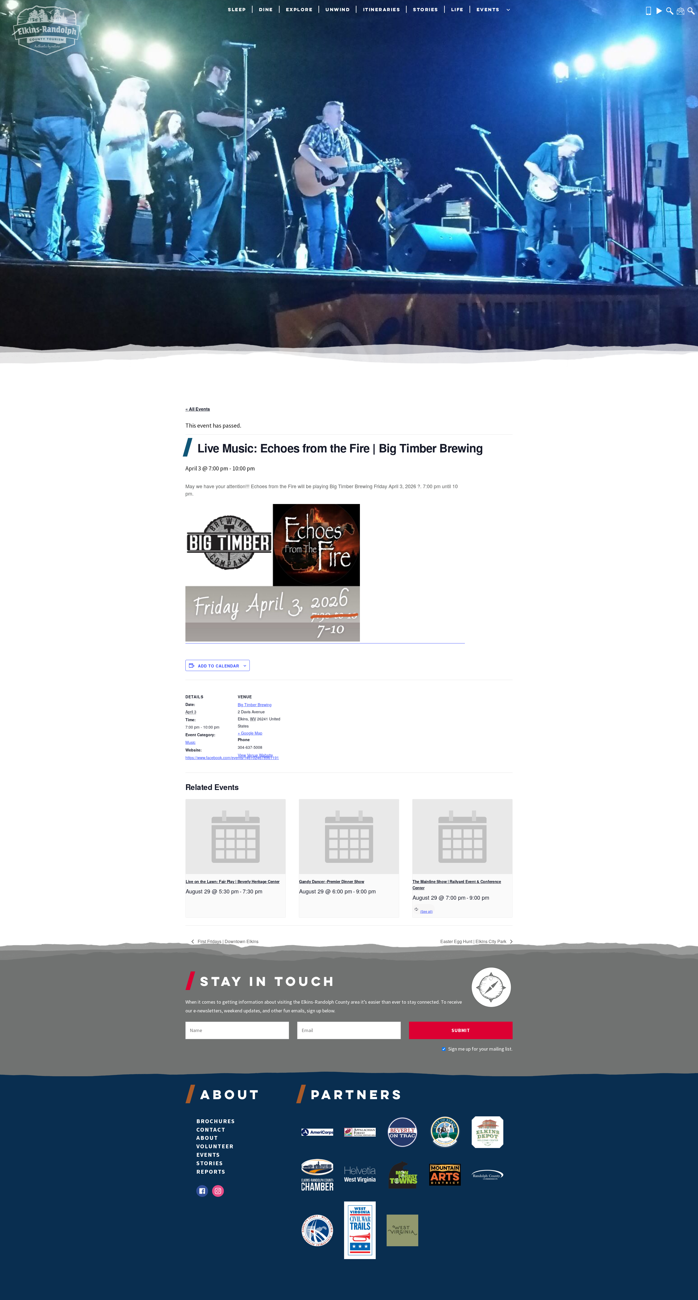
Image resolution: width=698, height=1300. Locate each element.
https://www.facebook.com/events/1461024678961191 (208, 757)
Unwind (338, 9)
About (207, 1137)
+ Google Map (250, 733)
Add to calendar (218, 666)
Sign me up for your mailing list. (480, 1049)
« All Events (197, 409)
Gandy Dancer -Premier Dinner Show (331, 881)
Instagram (218, 1191)
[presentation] (235, 836)
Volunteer (215, 1146)
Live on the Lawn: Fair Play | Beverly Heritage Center (232, 881)
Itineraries (382, 9)
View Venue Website (255, 755)
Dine (266, 9)
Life (457, 9)
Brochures (215, 1121)
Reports (210, 1171)
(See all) (426, 911)
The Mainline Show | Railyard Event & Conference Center (457, 884)
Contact (210, 1129)
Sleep (237, 9)
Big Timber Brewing (255, 704)
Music (190, 742)
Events (488, 9)
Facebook (202, 1191)
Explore (299, 9)
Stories (425, 9)
